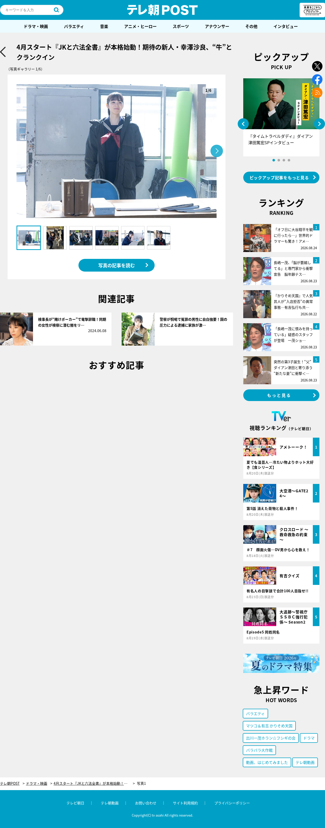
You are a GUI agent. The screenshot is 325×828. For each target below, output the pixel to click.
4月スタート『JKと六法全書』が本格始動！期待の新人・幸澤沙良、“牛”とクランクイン (94, 783)
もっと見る (279, 395)
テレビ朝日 (75, 802)
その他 (251, 26)
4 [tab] (289, 160)
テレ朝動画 (305, 762)
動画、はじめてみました (267, 762)
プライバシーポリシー (232, 802)
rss (317, 92)
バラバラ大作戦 (259, 750)
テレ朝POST (162, 10)
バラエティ (74, 26)
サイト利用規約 (185, 802)
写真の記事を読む (116, 265)
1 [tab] (273, 160)
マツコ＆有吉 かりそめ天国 (269, 725)
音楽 (104, 26)
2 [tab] (279, 160)
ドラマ (309, 738)
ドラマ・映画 (36, 26)
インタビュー (285, 26)
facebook (317, 79)
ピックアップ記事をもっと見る (279, 177)
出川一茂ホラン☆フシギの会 (271, 738)
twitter (317, 66)
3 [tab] (284, 160)
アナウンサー (217, 26)
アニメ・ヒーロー (140, 26)
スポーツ (181, 26)
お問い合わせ (145, 802)
